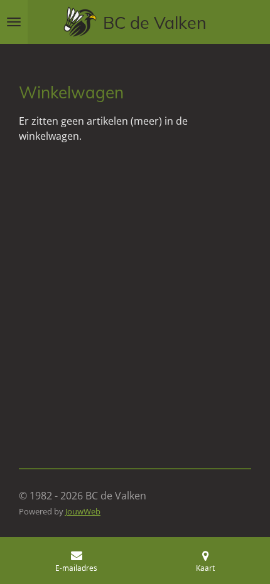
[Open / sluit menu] (14, 22)
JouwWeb (82, 511)
